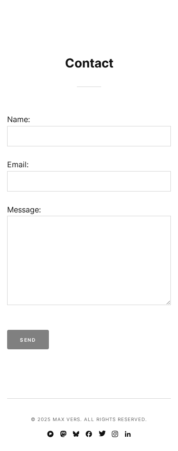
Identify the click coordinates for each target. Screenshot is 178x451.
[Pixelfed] (50, 435)
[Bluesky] (76, 435)
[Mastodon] (63, 435)
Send (28, 340)
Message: (24, 209)
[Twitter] (101, 435)
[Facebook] (89, 435)
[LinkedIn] (127, 435)
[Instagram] (114, 435)
